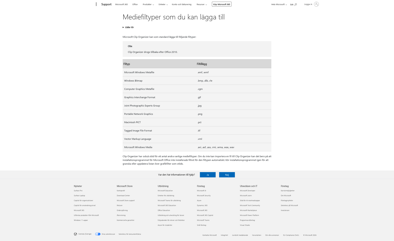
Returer (120, 205)
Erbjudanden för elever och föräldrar (171, 220)
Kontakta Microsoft (210, 235)
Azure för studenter (165, 225)
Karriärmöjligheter (288, 190)
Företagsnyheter (287, 200)
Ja (208, 174)
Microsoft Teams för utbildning (169, 200)
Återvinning (121, 215)
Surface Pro (78, 190)
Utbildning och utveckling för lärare (171, 215)
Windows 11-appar (81, 220)
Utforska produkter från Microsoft (86, 215)
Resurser (201, 4)
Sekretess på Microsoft (289, 205)
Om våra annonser (272, 235)
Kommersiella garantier (125, 220)
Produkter (147, 4)
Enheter (162, 4)
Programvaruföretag (247, 220)
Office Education (164, 210)
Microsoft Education (165, 190)
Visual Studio (245, 225)
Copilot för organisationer (83, 200)
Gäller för (129, 27)
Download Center (123, 195)
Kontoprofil (121, 190)
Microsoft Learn (246, 195)
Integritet (224, 235)
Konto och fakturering (181, 4)
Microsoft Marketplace (248, 210)
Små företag (201, 225)
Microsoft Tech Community (250, 205)
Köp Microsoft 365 (221, 4)
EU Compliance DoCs (291, 235)
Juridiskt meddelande (240, 235)
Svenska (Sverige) (84, 234)
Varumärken (256, 235)
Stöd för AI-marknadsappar (250, 200)
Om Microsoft (286, 195)
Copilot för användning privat (85, 205)
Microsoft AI (201, 190)
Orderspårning (122, 210)
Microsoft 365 (121, 4)
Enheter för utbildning (166, 195)
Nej (227, 174)
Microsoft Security (204, 195)
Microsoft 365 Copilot (205, 215)
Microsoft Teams (203, 220)
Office (135, 4)
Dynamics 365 (202, 205)
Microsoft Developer (247, 190)
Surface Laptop (79, 195)
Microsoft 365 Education (167, 205)
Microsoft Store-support (126, 200)
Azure (199, 200)
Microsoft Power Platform (249, 215)
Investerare (285, 210)
